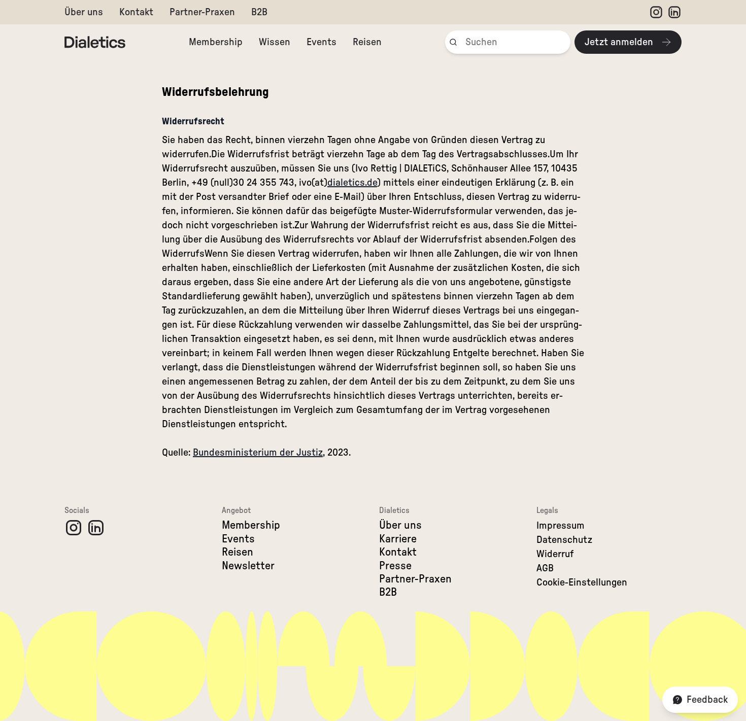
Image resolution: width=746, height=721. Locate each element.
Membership (216, 42)
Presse (395, 565)
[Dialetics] (94, 42)
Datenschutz (564, 540)
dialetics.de (352, 183)
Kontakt (136, 12)
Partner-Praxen (202, 12)
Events (321, 42)
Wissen (274, 42)
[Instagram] (656, 12)
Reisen (367, 42)
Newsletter (248, 565)
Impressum (560, 526)
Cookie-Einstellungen (581, 582)
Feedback (707, 700)
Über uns (83, 12)
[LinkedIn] (674, 12)
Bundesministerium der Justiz (258, 453)
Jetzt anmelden (619, 42)
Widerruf (555, 554)
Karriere (398, 538)
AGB (545, 568)
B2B (259, 12)
